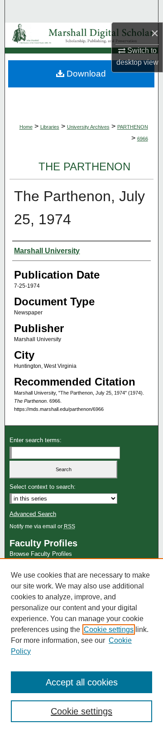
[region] (81, 645)
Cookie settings (109, 629)
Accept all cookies (82, 682)
